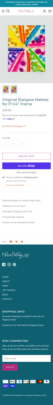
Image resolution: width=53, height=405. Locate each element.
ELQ (44, 395)
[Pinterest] (14, 264)
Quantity (6, 137)
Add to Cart (26, 156)
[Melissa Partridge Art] (26, 11)
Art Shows (8, 290)
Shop (5, 285)
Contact (7, 299)
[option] (26, 49)
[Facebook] (4, 264)
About (6, 281)
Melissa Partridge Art (15, 126)
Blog (5, 294)
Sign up (10, 367)
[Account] (44, 11)
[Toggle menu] (3, 11)
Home (5, 277)
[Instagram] (9, 264)
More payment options (26, 172)
